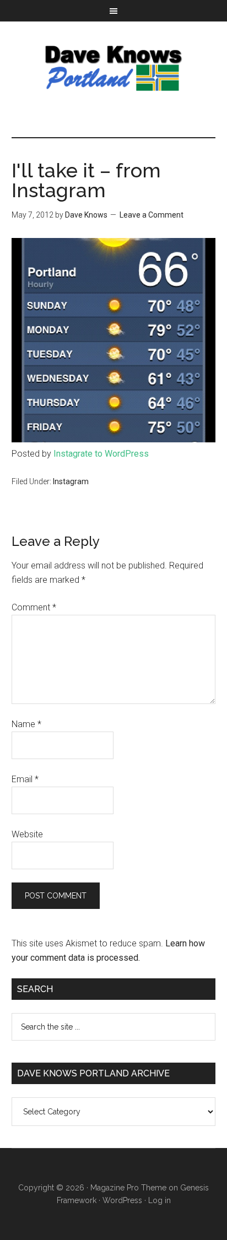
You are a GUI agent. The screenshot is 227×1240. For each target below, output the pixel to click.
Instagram (71, 481)
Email (25, 779)
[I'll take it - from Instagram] (114, 439)
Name (26, 724)
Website (27, 834)
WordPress (122, 1200)
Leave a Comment (151, 214)
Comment (34, 607)
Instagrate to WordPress (101, 453)
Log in (159, 1200)
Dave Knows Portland (114, 68)
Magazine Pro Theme (128, 1187)
